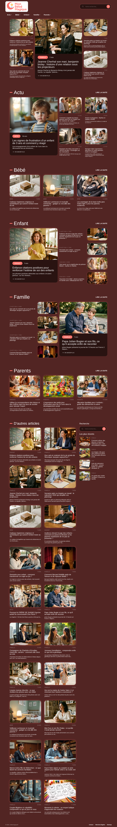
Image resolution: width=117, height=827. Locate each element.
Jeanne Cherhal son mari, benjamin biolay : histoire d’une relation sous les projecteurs (58, 64)
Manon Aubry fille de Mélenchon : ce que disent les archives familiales (25, 769)
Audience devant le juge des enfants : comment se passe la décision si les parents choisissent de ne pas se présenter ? (71, 236)
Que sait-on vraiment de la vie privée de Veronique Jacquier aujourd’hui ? (19, 72)
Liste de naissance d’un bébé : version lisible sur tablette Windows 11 (97, 466)
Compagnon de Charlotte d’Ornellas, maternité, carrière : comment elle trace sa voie (25, 652)
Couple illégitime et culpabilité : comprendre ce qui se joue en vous (23, 808)
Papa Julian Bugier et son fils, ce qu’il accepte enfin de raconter (81, 342)
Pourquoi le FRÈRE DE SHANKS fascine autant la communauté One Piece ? (25, 613)
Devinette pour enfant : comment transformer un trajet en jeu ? (69, 250)
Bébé (85, 70)
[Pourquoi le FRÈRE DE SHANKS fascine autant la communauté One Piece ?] (25, 596)
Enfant (12, 38)
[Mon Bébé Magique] (16, 6)
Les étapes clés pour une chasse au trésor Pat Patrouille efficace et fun (98, 454)
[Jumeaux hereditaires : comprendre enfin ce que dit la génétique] (60, 634)
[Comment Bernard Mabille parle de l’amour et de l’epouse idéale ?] (48, 352)
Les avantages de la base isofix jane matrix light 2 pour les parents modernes (91, 203)
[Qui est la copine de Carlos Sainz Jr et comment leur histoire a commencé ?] (60, 673)
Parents (22, 370)
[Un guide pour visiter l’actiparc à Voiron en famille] (84, 476)
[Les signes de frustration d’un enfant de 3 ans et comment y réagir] (34, 115)
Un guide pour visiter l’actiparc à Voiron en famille (98, 477)
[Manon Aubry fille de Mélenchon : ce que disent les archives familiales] (25, 751)
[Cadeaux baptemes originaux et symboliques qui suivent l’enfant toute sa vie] (95, 59)
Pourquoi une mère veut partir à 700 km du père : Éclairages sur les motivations (69, 150)
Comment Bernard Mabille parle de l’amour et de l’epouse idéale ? (21, 353)
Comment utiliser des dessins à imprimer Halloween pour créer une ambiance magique (98, 443)
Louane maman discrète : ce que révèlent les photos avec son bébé (23, 691)
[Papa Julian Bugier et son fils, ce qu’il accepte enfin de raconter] (83, 317)
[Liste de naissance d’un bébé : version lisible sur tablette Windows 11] (84, 464)
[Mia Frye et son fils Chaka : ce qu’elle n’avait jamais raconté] (60, 711)
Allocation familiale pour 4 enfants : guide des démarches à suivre (90, 403)
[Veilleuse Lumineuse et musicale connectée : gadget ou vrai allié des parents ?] (58, 185)
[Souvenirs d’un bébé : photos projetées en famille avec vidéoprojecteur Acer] (97, 278)
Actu (19, 92)
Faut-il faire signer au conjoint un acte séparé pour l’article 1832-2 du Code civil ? (59, 769)
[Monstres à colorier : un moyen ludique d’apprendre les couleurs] (60, 791)
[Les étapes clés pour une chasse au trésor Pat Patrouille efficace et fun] (84, 453)
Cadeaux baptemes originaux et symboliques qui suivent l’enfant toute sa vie (94, 74)
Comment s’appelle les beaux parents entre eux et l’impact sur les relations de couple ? (69, 119)
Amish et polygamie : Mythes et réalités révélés (95, 118)
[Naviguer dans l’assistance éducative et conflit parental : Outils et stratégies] (96, 136)
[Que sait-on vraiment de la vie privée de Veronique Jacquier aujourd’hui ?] (21, 57)
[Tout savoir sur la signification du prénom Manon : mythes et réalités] (97, 263)
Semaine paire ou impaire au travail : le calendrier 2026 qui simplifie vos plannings (95, 42)
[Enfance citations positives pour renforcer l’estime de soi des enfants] (21, 27)
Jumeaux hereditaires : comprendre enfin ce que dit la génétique (60, 651)
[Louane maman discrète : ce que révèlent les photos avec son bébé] (25, 673)
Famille (12, 68)
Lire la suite (101, 92)
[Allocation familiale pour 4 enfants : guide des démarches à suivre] (92, 386)
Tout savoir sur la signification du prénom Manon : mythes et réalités (72, 265)
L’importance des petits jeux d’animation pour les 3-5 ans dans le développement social (57, 404)
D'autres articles (26, 423)
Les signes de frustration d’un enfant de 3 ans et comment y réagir (33, 142)
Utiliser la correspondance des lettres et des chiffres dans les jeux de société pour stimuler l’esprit (25, 404)
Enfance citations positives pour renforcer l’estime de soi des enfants (21, 41)
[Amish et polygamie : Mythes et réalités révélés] (96, 105)
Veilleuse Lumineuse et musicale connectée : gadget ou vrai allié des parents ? (56, 203)
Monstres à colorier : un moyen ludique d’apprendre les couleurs (59, 808)
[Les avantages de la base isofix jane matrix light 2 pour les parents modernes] (92, 185)
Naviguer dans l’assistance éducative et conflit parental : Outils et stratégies (94, 150)
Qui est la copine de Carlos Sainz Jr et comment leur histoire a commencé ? (59, 691)
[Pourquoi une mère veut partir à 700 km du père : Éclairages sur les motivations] (70, 136)
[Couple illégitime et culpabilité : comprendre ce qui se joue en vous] (25, 791)
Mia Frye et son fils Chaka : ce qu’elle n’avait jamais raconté (58, 729)
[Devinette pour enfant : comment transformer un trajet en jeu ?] (97, 249)
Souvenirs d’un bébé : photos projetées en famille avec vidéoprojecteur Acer (71, 279)
